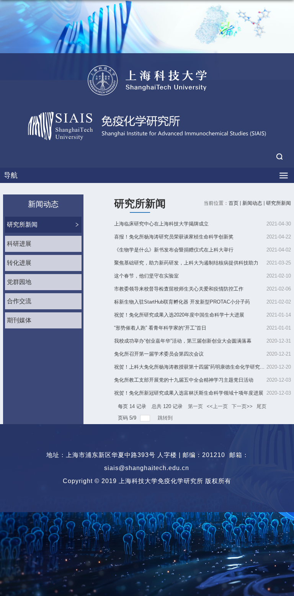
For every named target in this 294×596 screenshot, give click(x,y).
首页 (233, 203)
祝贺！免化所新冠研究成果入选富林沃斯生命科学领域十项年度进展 (188, 393)
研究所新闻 (278, 203)
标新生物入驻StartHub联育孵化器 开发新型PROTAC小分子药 (182, 302)
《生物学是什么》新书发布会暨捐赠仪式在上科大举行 (174, 250)
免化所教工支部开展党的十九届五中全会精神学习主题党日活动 (183, 380)
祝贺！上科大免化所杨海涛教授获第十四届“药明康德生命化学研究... (189, 367)
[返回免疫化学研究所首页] (147, 80)
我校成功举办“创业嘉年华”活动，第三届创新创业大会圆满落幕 (183, 341)
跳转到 (166, 418)
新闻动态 (252, 203)
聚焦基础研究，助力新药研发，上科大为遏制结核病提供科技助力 (186, 263)
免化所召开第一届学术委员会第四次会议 (159, 354)
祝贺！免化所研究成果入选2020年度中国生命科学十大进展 (179, 315)
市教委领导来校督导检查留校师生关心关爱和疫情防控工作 (178, 289)
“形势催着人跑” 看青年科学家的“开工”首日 (160, 328)
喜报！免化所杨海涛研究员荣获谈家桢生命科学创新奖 (174, 237)
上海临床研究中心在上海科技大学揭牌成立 (161, 224)
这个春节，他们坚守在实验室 (146, 276)
